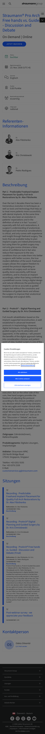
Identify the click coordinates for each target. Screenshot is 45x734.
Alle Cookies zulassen (22, 379)
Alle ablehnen (22, 372)
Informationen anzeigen (22, 385)
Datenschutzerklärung (28, 365)
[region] (22, 367)
